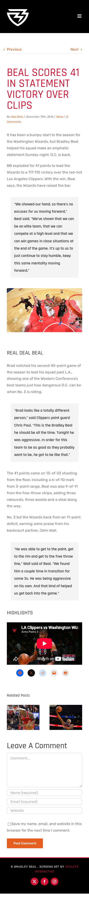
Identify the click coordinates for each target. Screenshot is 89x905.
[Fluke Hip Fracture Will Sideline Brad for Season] (23, 716)
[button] (10, 716)
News (59, 116)
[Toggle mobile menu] (79, 16)
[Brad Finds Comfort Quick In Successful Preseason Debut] (66, 716)
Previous (14, 49)
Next (75, 49)
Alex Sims (17, 116)
